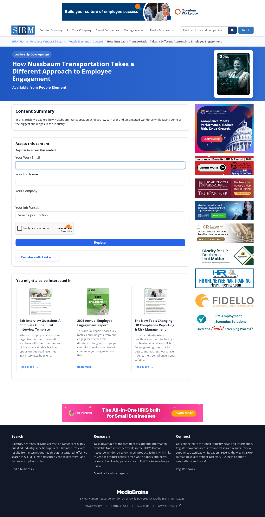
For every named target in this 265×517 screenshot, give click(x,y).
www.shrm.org (168, 505)
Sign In (246, 30)
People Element (79, 41)
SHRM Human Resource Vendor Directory (38, 41)
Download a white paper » (111, 473)
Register (100, 242)
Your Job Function (29, 207)
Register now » (185, 469)
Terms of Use (119, 505)
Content (98, 41)
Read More (27, 367)
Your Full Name (27, 174)
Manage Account (134, 30)
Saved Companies (107, 30)
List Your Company (79, 30)
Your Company (26, 191)
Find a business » (22, 469)
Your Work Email (28, 157)
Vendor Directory (51, 30)
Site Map (143, 505)
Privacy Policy (93, 505)
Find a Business (160, 30)
